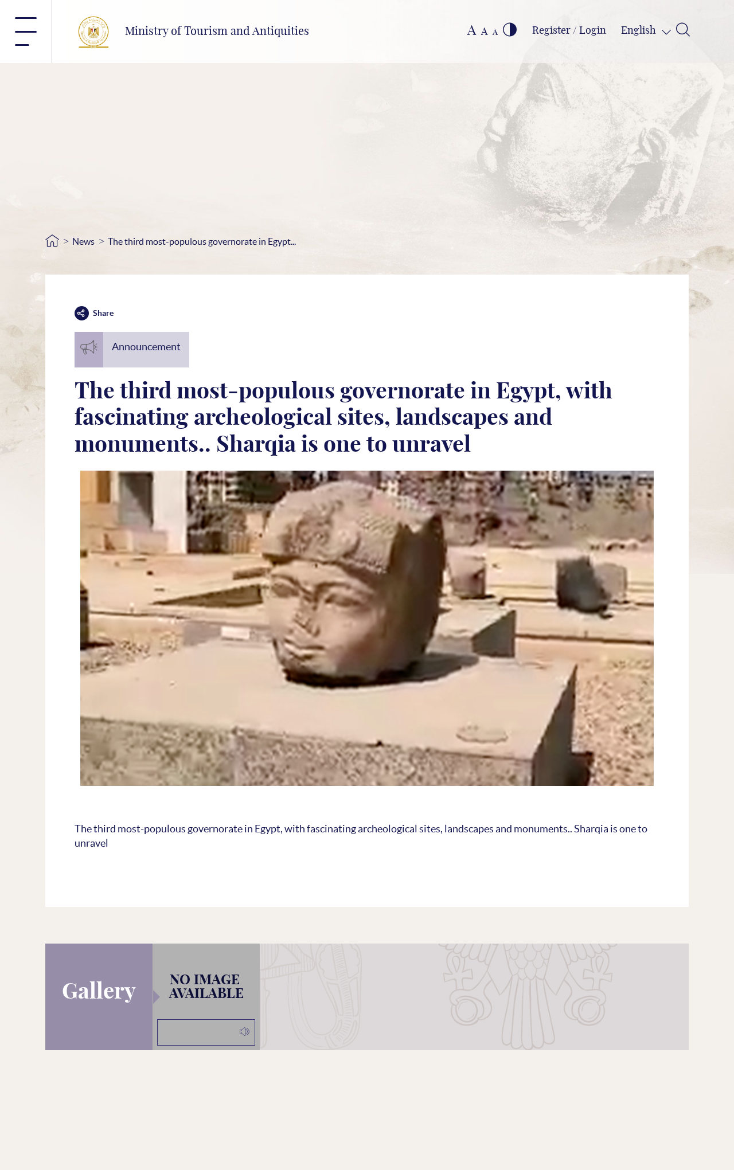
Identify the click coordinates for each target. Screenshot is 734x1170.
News (83, 241)
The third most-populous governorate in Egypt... (202, 241)
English (639, 31)
